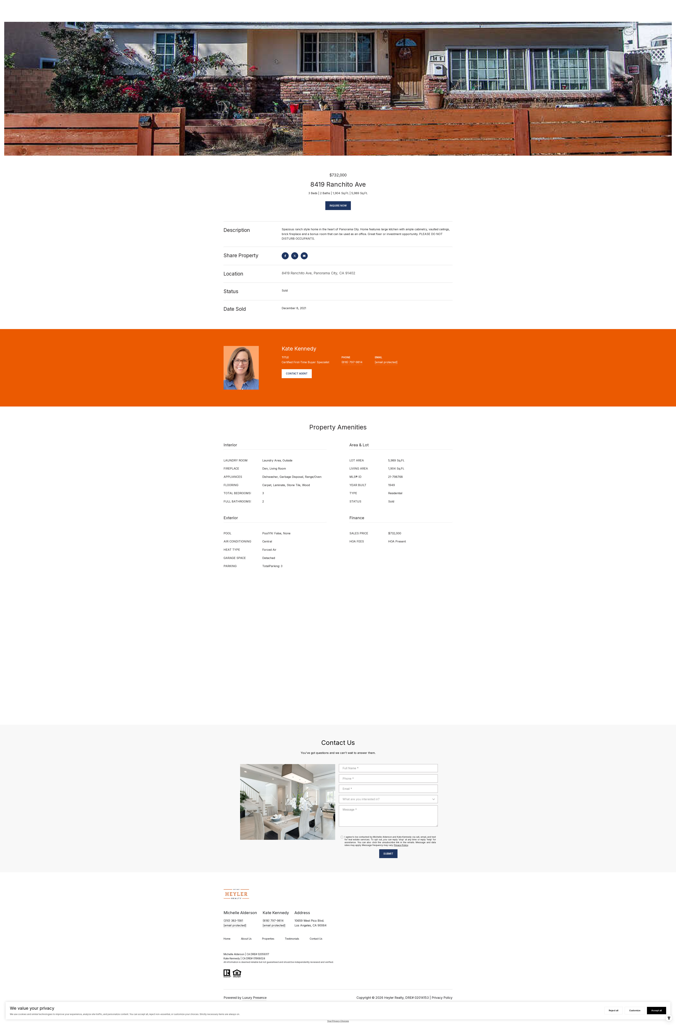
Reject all (613, 1010)
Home (227, 938)
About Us (246, 938)
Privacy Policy (401, 845)
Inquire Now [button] (338, 205)
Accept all (656, 1010)
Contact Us (316, 938)
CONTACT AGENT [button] (297, 373)
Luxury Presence (254, 997)
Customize (634, 1010)
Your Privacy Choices (338, 1021)
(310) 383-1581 (233, 920)
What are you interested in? (361, 799)
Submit (388, 853)
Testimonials (292, 938)
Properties (268, 938)
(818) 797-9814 (352, 362)
